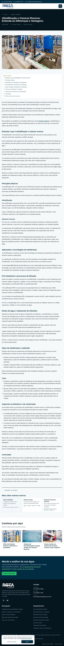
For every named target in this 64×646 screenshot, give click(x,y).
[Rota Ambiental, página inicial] (8, 6)
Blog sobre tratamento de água (10, 617)
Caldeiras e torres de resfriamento (42, 628)
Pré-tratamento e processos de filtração (15, 84)
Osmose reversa (16, 14)
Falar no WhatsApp (9, 573)
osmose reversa (43, 121)
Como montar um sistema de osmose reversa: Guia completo (52, 545)
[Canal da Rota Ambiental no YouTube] (7, 600)
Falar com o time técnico (8, 620)
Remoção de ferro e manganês (41, 612)
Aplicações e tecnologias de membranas (16, 82)
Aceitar (27, 641)
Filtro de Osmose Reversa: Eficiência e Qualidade (10, 545)
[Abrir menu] (60, 6)
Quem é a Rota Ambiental (8, 614)
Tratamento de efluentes (39, 625)
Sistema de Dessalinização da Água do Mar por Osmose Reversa (32, 546)
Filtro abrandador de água (40, 609)
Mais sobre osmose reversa (12, 96)
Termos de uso (58, 643)
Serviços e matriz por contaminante (11, 612)
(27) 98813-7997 (19, 1)
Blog (6, 14)
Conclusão (8, 93)
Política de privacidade (47, 643)
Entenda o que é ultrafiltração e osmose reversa (17, 78)
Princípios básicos (10, 80)
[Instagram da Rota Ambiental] (3, 600)
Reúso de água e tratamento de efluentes (16, 87)
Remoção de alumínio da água (41, 620)
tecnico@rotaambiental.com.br (34, 1)
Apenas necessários (11, 641)
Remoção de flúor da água (40, 614)
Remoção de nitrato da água (40, 617)
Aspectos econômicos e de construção (15, 91)
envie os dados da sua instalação (23, 569)
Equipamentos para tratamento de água (12, 609)
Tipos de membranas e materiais (13, 89)
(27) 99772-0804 (8, 1)
